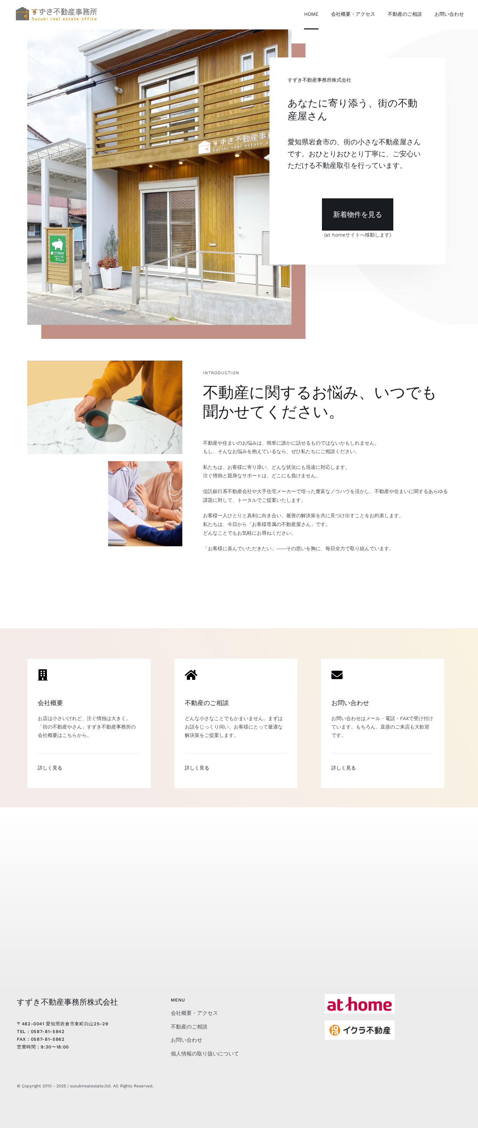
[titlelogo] (56, 7)
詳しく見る (50, 768)
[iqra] (360, 1023)
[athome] (360, 996)
